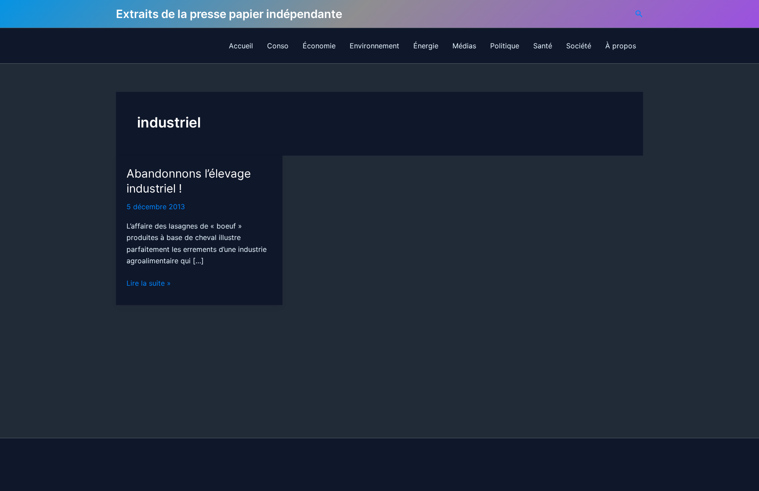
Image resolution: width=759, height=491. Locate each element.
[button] (639, 13)
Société (578, 45)
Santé (542, 45)
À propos (620, 45)
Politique (504, 45)
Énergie (425, 45)
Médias (464, 45)
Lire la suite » (148, 283)
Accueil (241, 45)
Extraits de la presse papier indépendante (229, 14)
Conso (278, 45)
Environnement (374, 45)
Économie (319, 45)
